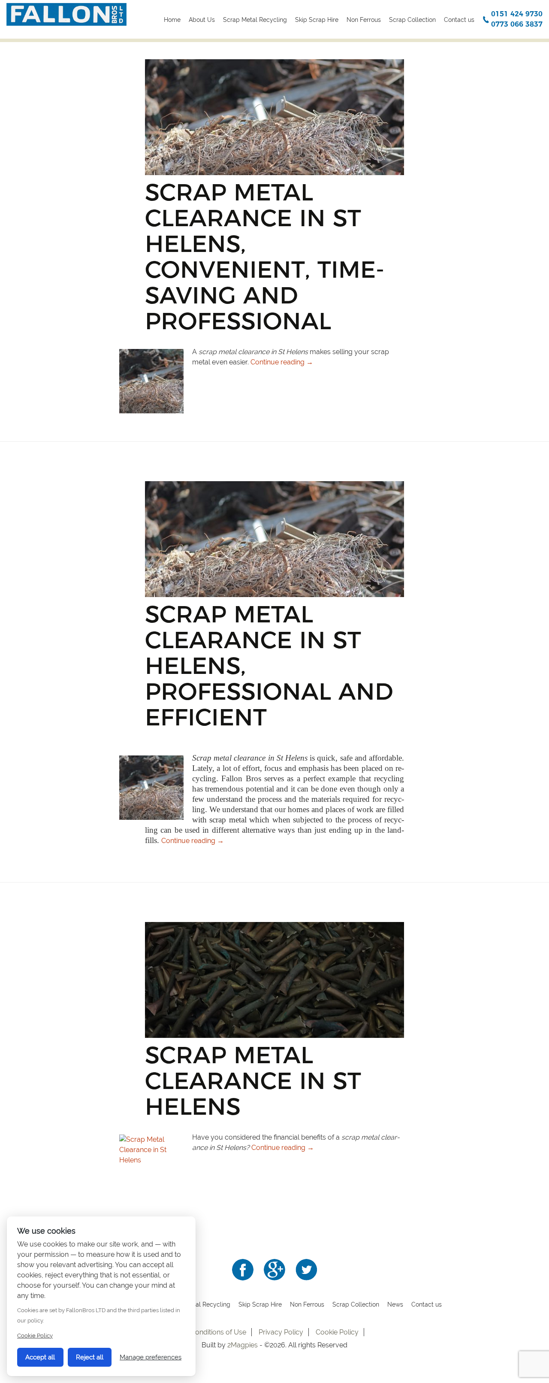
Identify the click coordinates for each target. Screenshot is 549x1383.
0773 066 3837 (517, 24)
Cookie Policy (337, 1332)
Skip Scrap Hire (316, 19)
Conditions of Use (218, 1332)
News (395, 1304)
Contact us (459, 19)
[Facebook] (242, 1269)
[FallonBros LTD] (66, 14)
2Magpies (243, 1345)
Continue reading (281, 362)
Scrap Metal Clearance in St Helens (253, 1080)
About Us (202, 19)
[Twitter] (306, 1269)
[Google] (274, 1269)
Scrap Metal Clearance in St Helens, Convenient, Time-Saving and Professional (264, 256)
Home (172, 19)
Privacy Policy (281, 1332)
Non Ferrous (364, 19)
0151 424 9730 (517, 14)
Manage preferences (150, 1357)
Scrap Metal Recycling (255, 19)
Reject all (89, 1357)
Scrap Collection (412, 19)
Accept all (40, 1357)
